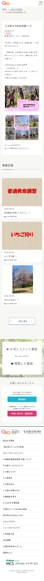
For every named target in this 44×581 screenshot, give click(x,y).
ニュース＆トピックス (11, 527)
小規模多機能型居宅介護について (17, 459)
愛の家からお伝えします (13, 515)
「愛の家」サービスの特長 (13, 447)
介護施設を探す (9, 496)
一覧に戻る (22, 321)
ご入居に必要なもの (11, 490)
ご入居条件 (7, 478)
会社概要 (7, 540)
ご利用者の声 (8, 534)
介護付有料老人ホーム (12, 546)
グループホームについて (13, 453)
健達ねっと (7, 552)
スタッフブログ (9, 521)
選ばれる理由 (8, 440)
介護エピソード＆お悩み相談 (15, 509)
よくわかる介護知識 (11, 502)
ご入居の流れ (8, 484)
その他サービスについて (13, 465)
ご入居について (9, 471)
